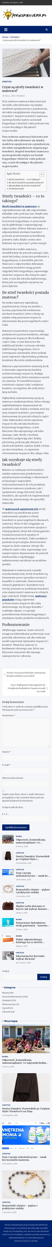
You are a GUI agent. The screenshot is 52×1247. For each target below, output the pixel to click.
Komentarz (8, 715)
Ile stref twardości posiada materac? (26, 182)
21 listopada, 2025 (23, 863)
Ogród (5, 1008)
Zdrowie (6, 1011)
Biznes (19, 836)
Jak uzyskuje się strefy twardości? (25, 185)
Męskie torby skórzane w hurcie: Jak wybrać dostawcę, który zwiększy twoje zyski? (32, 909)
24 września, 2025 (23, 879)
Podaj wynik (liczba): (12, 807)
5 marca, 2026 (22, 846)
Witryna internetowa (12, 778)
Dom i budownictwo (12, 996)
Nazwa (6, 752)
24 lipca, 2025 (21, 912)
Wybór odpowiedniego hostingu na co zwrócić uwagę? (29, 942)
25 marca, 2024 (8, 95)
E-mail (6, 765)
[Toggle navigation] (6, 29)
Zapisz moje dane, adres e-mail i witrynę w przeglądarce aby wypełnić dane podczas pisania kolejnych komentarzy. (23, 797)
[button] (40, 175)
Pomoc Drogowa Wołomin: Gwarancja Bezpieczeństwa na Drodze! (26, 674)
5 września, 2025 (23, 896)
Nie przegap (11, 1021)
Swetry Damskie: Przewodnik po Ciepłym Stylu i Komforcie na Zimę (33, 859)
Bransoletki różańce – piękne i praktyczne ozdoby (33, 891)
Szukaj (5, 971)
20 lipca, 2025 (21, 946)
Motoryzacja (8, 1004)
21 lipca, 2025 (21, 929)
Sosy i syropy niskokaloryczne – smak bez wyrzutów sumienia (32, 876)
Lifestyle (7, 81)
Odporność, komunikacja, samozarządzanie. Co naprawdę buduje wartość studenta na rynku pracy (30, 844)
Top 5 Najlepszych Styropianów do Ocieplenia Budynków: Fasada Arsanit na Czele (26, 688)
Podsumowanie (16, 188)
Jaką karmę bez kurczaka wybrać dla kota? (30, 957)
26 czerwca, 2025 (23, 962)
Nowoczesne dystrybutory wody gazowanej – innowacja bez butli (32, 925)
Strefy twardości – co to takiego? (24, 179)
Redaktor (21, 95)
